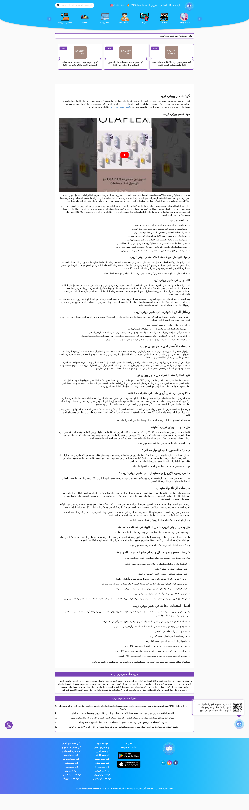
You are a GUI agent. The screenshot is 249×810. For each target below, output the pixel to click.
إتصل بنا (129, 743)
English (118, 5)
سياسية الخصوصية (129, 747)
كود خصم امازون (102, 751)
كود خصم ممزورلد (71, 778)
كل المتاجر (166, 5)
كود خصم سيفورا (71, 767)
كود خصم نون (102, 743)
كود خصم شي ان (102, 767)
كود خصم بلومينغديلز (102, 778)
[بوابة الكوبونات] (189, 6)
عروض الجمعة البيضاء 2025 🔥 (142, 5)
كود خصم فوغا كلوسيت (71, 774)
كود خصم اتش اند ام (71, 743)
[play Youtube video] (124, 155)
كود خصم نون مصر (102, 747)
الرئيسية (177, 5)
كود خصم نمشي (102, 759)
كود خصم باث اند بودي (71, 747)
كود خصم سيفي (102, 763)
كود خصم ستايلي (71, 763)
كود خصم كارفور (102, 755)
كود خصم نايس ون (102, 774)
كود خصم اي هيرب (71, 759)
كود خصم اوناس (71, 755)
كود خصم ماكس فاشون (71, 751)
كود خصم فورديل (102, 771)
